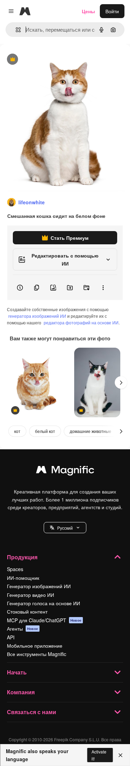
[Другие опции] (103, 287)
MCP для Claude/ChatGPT (44, 620)
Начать (17, 672)
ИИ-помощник (23, 577)
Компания (21, 692)
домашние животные (90, 431)
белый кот (45, 431)
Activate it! (99, 755)
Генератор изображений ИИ (39, 586)
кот (17, 431)
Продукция (22, 557)
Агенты (22, 628)
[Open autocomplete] (15, 29)
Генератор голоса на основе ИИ (43, 603)
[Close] (120, 755)
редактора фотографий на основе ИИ (81, 322)
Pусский (65, 528)
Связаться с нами (31, 712)
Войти (112, 11)
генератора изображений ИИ (37, 316)
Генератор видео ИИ (30, 594)
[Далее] (121, 382)
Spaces (15, 569)
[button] (65, 527)
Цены (88, 11)
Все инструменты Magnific (36, 653)
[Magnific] (65, 471)
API (11, 637)
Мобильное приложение (34, 645)
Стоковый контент (27, 611)
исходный (46, 59)
